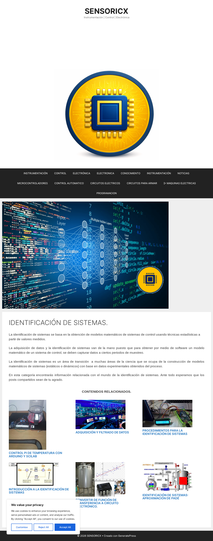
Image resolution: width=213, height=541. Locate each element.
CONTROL (60, 173)
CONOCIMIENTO (130, 173)
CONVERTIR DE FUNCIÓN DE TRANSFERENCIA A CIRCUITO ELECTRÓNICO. (97, 503)
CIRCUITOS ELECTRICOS (105, 183)
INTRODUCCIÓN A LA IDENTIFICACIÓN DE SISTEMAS (39, 491)
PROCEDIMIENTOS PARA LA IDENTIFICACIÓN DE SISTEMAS (164, 432)
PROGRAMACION (107, 193)
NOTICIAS (183, 173)
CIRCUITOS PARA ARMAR (142, 183)
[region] (43, 516)
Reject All (43, 527)
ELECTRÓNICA (81, 173)
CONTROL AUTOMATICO (69, 183)
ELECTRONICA (105, 173)
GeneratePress (127, 535)
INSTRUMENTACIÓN (36, 173)
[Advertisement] (106, 44)
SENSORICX (106, 11)
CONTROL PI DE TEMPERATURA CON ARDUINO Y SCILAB (35, 454)
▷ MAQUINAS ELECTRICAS (180, 183)
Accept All (65, 527)
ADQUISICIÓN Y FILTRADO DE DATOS (102, 432)
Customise (22, 527)
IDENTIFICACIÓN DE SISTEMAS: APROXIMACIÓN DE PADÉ (165, 496)
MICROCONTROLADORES (32, 183)
